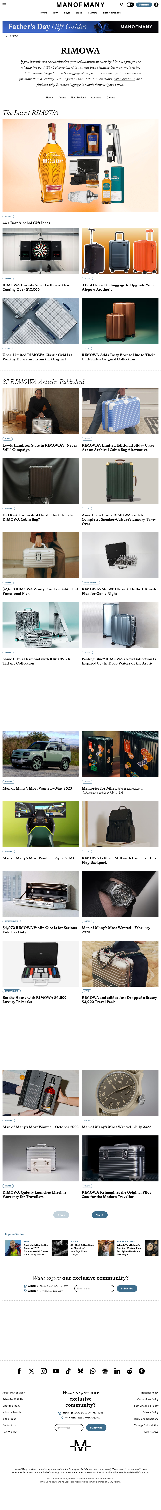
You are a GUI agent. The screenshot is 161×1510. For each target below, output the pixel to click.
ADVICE (74, 1241)
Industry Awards (12, 1412)
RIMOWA (14, 36)
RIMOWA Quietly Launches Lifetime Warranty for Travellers (35, 1194)
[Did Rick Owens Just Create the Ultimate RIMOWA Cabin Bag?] (41, 481)
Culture (92, 12)
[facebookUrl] (19, 1371)
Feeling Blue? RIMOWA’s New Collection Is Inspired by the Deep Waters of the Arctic (119, 661)
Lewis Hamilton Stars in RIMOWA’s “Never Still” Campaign (40, 447)
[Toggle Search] (122, 5)
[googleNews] (105, 1371)
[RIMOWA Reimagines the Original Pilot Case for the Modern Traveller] (120, 1158)
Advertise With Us (13, 1399)
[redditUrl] (130, 1371)
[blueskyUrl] (80, 1371)
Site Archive (151, 1431)
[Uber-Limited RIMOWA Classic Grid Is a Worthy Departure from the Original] (41, 321)
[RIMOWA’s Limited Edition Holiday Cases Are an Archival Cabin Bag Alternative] (120, 411)
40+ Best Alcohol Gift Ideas (26, 223)
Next (99, 1214)
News (43, 12)
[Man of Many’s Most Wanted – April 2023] (41, 824)
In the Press (9, 1418)
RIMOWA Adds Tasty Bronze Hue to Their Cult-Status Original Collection (118, 357)
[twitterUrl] (31, 1371)
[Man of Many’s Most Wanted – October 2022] (41, 1093)
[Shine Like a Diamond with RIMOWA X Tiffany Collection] (41, 625)
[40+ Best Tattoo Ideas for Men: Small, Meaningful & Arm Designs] (60, 1248)
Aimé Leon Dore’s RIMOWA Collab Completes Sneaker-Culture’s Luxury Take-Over (118, 519)
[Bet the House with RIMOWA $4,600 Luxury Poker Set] (41, 964)
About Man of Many (14, 1392)
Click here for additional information (131, 1472)
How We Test (10, 1431)
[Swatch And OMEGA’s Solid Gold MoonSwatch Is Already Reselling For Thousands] (153, 1248)
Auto (79, 12)
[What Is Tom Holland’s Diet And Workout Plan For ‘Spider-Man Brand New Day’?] (106, 1248)
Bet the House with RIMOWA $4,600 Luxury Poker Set (35, 999)
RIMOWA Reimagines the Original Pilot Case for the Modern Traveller (116, 1194)
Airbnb (62, 97)
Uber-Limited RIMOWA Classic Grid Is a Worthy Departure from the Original (38, 357)
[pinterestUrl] (142, 1371)
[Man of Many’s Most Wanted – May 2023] (41, 754)
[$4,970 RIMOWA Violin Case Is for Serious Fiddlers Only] (41, 894)
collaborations (124, 79)
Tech (55, 12)
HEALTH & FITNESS (126, 1241)
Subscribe (144, 4)
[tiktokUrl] (68, 1371)
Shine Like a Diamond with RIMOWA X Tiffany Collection (36, 661)
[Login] (156, 5)
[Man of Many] (80, 1445)
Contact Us (9, 1425)
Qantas (110, 97)
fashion (120, 73)
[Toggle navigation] (5, 5)
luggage (74, 73)
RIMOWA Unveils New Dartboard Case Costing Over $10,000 (36, 287)
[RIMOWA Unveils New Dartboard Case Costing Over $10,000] (41, 251)
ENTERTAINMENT (90, 583)
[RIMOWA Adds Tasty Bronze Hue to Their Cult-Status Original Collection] (120, 321)
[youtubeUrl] (56, 1371)
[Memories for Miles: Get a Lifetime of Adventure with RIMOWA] (120, 754)
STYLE (7, 348)
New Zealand (78, 97)
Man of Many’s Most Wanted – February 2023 (116, 929)
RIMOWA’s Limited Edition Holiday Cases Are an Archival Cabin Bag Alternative (118, 447)
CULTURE (8, 509)
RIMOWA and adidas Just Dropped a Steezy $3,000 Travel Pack (119, 999)
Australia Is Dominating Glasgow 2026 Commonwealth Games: (36, 1251)
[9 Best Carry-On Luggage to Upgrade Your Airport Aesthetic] (120, 251)
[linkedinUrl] (117, 1371)
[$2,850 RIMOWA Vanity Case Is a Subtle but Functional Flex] (41, 555)
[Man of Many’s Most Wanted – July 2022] (120, 1093)
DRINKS (8, 216)
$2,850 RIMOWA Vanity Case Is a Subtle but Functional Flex (40, 591)
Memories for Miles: (113, 790)
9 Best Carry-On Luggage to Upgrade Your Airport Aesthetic (118, 287)
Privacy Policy (150, 1412)
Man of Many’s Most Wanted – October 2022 (40, 1127)
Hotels (49, 97)
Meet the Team (11, 1405)
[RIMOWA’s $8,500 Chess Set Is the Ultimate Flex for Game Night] (120, 555)
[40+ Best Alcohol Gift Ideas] (80, 165)
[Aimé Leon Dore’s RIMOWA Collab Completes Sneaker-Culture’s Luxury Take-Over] (120, 481)
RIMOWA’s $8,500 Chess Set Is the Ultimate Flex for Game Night (119, 591)
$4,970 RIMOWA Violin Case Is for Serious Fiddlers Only (40, 929)
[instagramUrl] (44, 1371)
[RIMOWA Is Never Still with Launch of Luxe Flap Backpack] (120, 824)
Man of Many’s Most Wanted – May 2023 (37, 788)
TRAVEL (8, 279)
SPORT (27, 1241)
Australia (96, 97)
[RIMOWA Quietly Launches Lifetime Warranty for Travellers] (41, 1158)
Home (5, 36)
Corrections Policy (147, 1399)
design (47, 73)
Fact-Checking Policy (146, 1405)
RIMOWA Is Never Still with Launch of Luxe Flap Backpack (120, 860)
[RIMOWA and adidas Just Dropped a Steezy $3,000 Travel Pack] (120, 964)
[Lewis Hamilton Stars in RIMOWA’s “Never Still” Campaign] (41, 411)
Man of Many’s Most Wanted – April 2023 (38, 858)
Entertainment (112, 12)
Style (67, 12)
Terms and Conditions (146, 1418)
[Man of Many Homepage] (80, 5)
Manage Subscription (146, 1425)
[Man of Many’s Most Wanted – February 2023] (120, 894)
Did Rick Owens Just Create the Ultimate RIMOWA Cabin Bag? (38, 517)
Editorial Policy (149, 1392)
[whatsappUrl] (93, 1371)
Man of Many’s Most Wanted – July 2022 (116, 1127)
